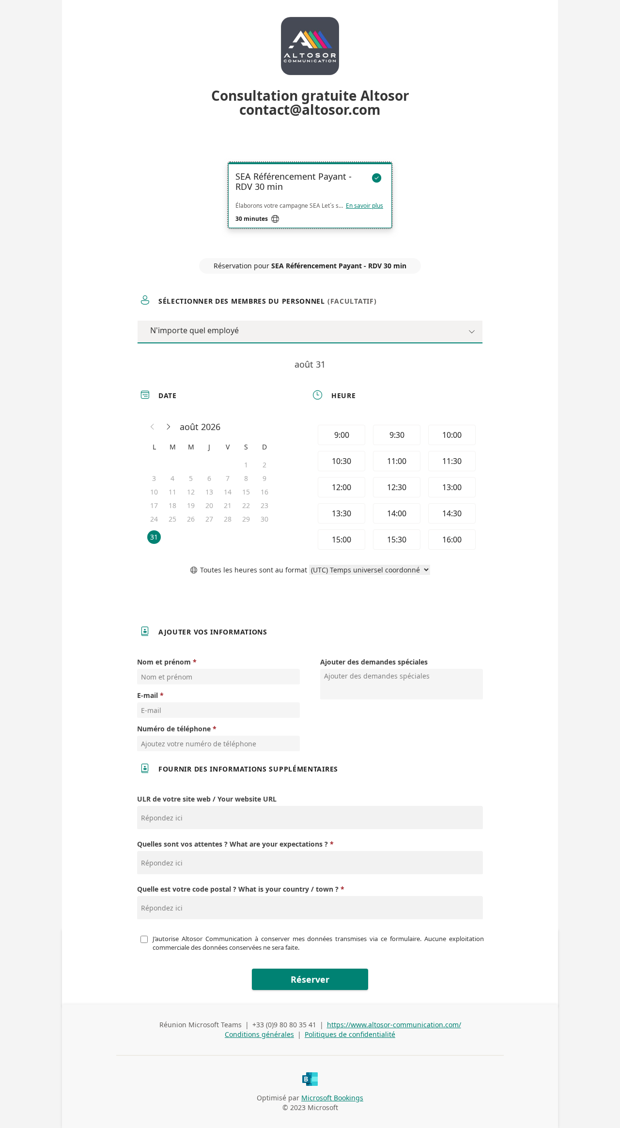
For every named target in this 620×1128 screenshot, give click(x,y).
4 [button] (172, 478)
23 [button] (264, 505)
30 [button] (264, 519)
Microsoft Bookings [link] (332, 1097)
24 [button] (154, 519)
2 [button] (264, 464)
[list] (310, 204)
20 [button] (209, 505)
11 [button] (172, 491)
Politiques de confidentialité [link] (350, 1034)
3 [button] (154, 478)
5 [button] (191, 478)
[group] (395, 487)
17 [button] (154, 505)
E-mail (147, 695)
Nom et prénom (164, 661)
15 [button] (246, 491)
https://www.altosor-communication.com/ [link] (394, 1024)
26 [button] (191, 519)
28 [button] (228, 519)
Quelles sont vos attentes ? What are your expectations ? (232, 844)
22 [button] (246, 505)
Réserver (310, 979)
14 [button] (228, 491)
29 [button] (246, 519)
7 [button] (228, 478)
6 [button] (209, 478)
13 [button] (209, 491)
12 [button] (191, 491)
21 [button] (228, 505)
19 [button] (191, 505)
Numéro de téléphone (174, 728)
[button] (152, 427)
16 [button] (264, 491)
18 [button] (172, 505)
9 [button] (264, 478)
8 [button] (246, 478)
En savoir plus (364, 205)
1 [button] (246, 464)
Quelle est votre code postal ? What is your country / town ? (238, 889)
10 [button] (154, 491)
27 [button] (209, 519)
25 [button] (172, 519)
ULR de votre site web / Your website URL (207, 799)
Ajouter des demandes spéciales (374, 661)
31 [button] (154, 536)
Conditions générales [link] (259, 1034)
